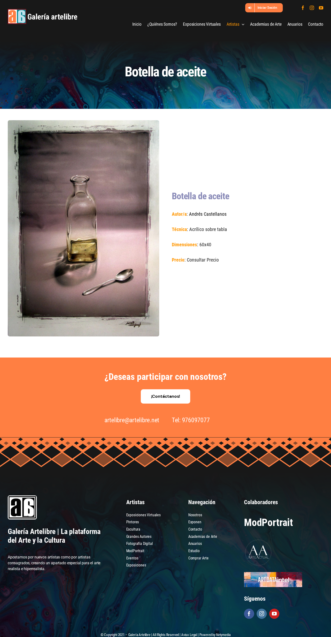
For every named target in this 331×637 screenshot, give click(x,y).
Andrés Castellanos (208, 214)
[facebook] (303, 8)
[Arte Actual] (258, 540)
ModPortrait (268, 522)
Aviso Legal (189, 635)
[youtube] (321, 8)
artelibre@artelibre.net (131, 420)
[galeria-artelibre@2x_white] (42, 10)
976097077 (196, 420)
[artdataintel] (273, 574)
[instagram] (312, 8)
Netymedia (223, 635)
